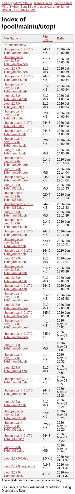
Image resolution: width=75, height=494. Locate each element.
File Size (45, 38)
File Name (11, 38)
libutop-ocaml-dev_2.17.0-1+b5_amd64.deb (16, 61)
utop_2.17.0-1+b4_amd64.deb (16, 170)
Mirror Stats (19, 6)
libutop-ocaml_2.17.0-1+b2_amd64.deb (18, 335)
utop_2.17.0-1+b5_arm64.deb (15, 97)
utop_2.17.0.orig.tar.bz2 (20, 466)
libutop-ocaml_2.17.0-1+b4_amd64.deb (18, 178)
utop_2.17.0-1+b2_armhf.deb (15, 403)
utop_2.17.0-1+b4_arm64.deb (15, 213)
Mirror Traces (43, 3)
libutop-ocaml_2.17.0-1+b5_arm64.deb (18, 78)
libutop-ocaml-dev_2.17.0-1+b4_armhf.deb (15, 243)
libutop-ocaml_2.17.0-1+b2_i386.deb (18, 437)
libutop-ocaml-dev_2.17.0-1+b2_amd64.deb (16, 324)
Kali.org (7, 3)
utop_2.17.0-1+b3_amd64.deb (16, 306)
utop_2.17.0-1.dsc (16, 458)
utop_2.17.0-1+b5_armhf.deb (15, 151)
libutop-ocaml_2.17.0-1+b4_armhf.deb (18, 252)
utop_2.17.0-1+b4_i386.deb (14, 186)
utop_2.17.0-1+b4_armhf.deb (15, 260)
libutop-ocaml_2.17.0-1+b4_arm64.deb (18, 233)
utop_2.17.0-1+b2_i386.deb (14, 449)
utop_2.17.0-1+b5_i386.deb (14, 105)
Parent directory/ (15, 45)
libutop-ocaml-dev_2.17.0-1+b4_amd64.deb (16, 161)
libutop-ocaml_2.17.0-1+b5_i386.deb (18, 124)
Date (60, 38)
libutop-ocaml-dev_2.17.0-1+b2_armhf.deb (15, 415)
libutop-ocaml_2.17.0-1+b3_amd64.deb (18, 314)
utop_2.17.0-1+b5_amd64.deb (16, 70)
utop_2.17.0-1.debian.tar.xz (13, 474)
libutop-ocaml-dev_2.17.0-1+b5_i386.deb (14, 115)
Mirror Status (23, 3)
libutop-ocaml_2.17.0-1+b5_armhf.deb (18, 132)
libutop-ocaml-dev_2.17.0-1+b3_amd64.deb (16, 297)
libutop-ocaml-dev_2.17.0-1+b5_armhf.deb (15, 142)
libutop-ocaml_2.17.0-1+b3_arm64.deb (18, 287)
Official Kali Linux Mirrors (19, 10)
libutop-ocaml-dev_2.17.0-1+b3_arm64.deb (15, 270)
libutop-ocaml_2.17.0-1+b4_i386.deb (18, 206)
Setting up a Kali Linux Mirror (49, 6)
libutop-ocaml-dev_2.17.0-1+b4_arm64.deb (15, 223)
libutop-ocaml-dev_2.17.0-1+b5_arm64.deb (15, 88)
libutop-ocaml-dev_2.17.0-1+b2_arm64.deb (15, 358)
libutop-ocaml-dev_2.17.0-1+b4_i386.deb (14, 196)
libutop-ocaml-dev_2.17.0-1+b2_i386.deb (14, 426)
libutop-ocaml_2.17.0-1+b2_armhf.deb (18, 392)
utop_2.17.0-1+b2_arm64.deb (15, 369)
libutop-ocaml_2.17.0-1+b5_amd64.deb (18, 51)
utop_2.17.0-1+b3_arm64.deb (15, 279)
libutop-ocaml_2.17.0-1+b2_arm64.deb (18, 380)
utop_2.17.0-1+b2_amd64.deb (16, 346)
